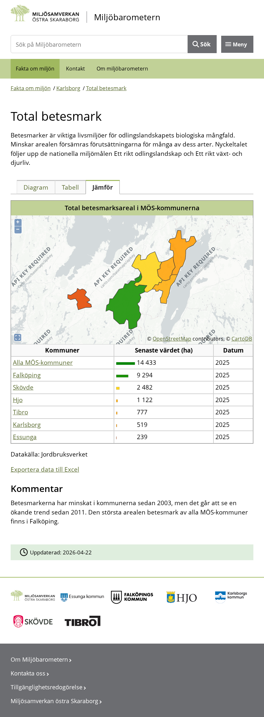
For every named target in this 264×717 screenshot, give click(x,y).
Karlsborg (68, 88)
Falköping (27, 375)
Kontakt (75, 68)
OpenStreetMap (172, 338)
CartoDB (241, 338)
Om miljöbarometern (122, 68)
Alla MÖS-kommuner (43, 362)
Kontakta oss (28, 673)
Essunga (25, 437)
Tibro (20, 412)
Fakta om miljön (35, 68)
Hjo (18, 400)
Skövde (23, 387)
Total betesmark (106, 88)
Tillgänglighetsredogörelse (46, 687)
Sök (205, 44)
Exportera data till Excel (45, 469)
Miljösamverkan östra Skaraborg (54, 701)
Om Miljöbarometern (39, 659)
